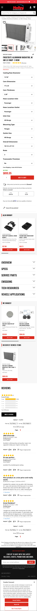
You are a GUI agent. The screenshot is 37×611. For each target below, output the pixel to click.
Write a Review (9, 414)
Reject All (16, 604)
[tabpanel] (9, 235)
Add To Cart (22, 178)
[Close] (34, 582)
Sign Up (31, 562)
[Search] (34, 13)
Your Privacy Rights (17, 608)
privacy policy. (27, 597)
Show (14, 427)
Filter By (7, 423)
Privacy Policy (22, 568)
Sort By (20, 423)
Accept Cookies (16, 600)
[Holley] (18, 7)
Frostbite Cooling (7, 54)
